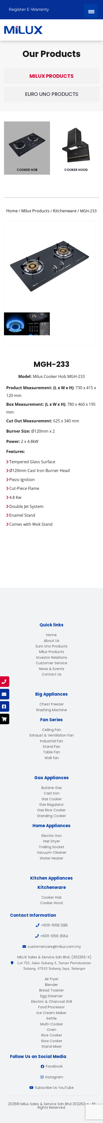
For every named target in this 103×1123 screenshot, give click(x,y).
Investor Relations (51, 657)
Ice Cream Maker (51, 1012)
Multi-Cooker (51, 1024)
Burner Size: (18, 431)
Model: (25, 376)
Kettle (51, 1018)
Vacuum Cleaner (51, 852)
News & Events (51, 668)
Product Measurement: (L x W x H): (40, 387)
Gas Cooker (52, 799)
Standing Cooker (51, 815)
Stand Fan (51, 746)
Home (12, 211)
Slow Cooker (51, 1040)
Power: (13, 441)
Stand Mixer (52, 1046)
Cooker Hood (76, 170)
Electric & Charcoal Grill (51, 1001)
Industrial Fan (51, 741)
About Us (51, 640)
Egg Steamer (51, 996)
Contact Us (52, 674)
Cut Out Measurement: (29, 421)
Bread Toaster (51, 990)
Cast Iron (52, 793)
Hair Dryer (51, 841)
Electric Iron (52, 835)
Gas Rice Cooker (51, 810)
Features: (15, 451)
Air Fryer (51, 978)
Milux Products (52, 76)
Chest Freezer (52, 704)
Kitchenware (64, 211)
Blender (51, 984)
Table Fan (51, 752)
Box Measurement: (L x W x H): (36, 404)
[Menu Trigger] (91, 11)
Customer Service (51, 663)
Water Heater (51, 858)
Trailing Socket (51, 846)
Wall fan (51, 757)
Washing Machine (51, 709)
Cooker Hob (27, 170)
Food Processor (51, 1007)
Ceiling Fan (51, 729)
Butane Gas (52, 787)
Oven (51, 1029)
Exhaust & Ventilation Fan (52, 735)
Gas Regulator (51, 804)
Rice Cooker (51, 1035)
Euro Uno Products (51, 94)
